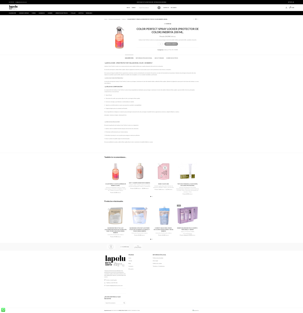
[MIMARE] (111, 247)
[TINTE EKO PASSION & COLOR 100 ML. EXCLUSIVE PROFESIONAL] (187, 171)
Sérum (109, 189)
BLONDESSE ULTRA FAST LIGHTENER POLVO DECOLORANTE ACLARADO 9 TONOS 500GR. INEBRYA (139, 229)
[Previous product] (194, 19)
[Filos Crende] (138, 247)
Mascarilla (164, 186)
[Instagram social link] (291, 2)
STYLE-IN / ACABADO (117, 189)
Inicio (105, 19)
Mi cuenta (130, 269)
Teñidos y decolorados (168, 187)
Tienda (130, 260)
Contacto (130, 266)
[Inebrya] (124, 247)
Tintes (190, 192)
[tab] (129, 57)
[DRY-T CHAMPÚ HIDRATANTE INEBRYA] (139, 170)
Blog (129, 263)
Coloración (187, 190)
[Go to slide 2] (152, 196)
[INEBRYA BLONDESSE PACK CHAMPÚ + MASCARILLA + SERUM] (187, 215)
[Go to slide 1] (150, 196)
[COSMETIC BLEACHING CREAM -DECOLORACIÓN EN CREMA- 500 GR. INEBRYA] (163, 215)
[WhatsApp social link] (293, 2)
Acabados (116, 190)
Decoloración (116, 234)
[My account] (286, 7)
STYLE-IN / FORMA (173, 49)
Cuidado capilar (132, 185)
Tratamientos (147, 186)
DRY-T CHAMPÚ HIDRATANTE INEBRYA (139, 183)
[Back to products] (196, 19)
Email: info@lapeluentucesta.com (114, 285)
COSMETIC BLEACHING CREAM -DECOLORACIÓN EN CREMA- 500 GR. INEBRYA (163, 229)
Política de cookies (157, 263)
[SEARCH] (158, 7)
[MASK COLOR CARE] (163, 171)
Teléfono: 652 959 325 (111, 282)
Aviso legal (155, 260)
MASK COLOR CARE (163, 184)
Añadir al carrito (171, 44)
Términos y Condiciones (159, 266)
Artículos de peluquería (114, 19)
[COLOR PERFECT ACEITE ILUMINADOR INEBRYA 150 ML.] (115, 171)
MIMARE (161, 187)
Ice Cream (147, 185)
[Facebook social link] (289, 2)
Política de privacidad (158, 258)
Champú (139, 185)
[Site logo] (13, 7)
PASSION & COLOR (189, 189)
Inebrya (124, 19)
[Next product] (198, 19)
